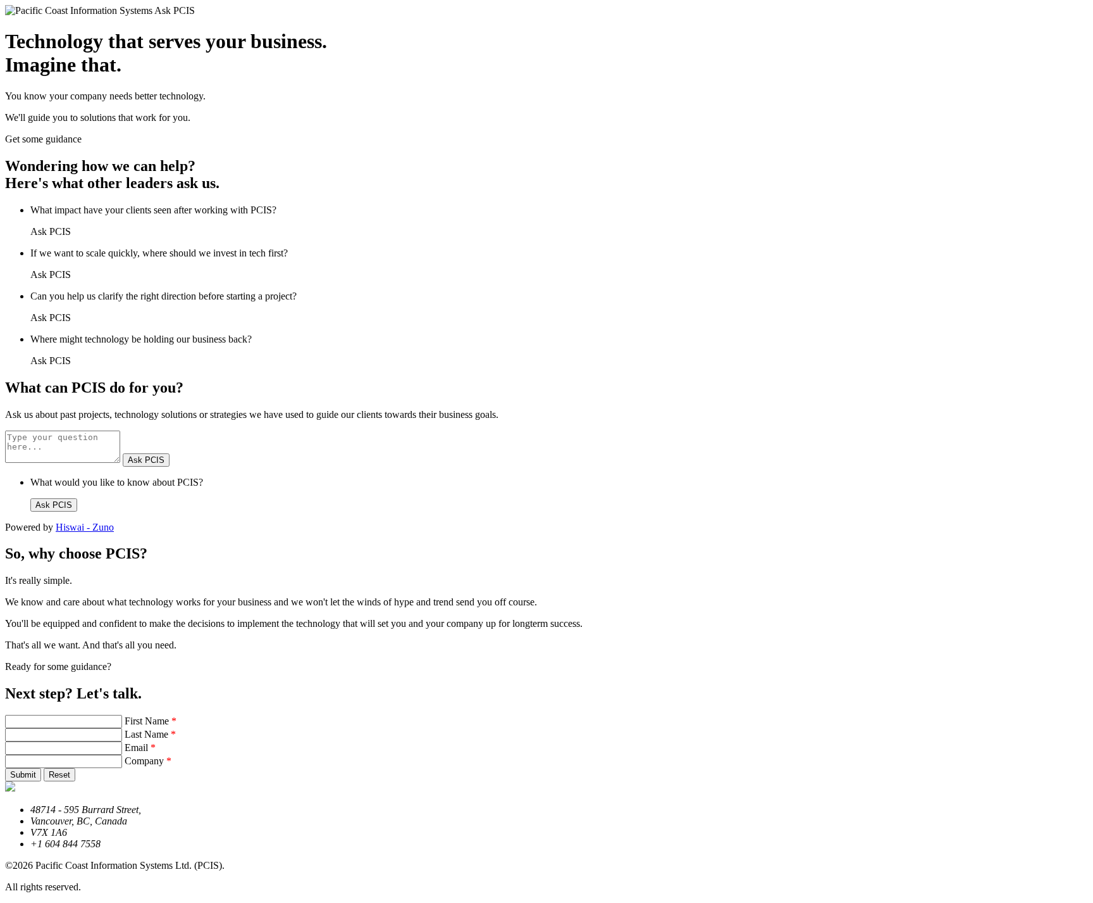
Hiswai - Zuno (85, 527)
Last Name (150, 734)
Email (140, 747)
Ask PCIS (146, 460)
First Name (150, 721)
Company (148, 760)
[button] (23, 774)
